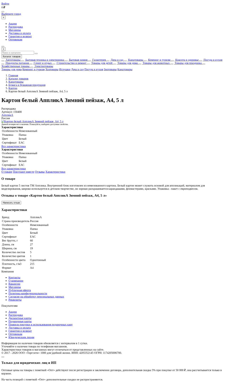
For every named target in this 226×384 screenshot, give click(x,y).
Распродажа (15, 26)
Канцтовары (135, 59)
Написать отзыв (11, 202)
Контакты (14, 277)
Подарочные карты (20, 321)
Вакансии (14, 283)
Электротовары (43, 66)
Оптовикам (15, 39)
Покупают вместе (23, 171)
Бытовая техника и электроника (44, 59)
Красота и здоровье (187, 59)
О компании (15, 280)
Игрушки (64, 69)
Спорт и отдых (42, 63)
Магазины (14, 29)
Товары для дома (127, 63)
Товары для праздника (188, 63)
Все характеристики (13, 146)
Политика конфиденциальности (27, 293)
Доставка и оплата (19, 33)
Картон (12, 88)
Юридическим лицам (21, 337)
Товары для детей (101, 63)
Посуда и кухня (212, 59)
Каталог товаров (11, 56)
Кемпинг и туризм (158, 59)
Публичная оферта (19, 290)
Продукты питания (17, 63)
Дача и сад (116, 59)
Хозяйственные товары (15, 66)
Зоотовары (110, 69)
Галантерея (99, 59)
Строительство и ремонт (71, 63)
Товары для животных (156, 63)
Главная (13, 75)
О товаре (6, 171)
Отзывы (40, 171)
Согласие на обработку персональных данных (36, 296)
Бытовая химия (77, 59)
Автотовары (12, 59)
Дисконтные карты (19, 318)
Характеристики (55, 171)
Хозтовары (51, 69)
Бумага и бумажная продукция (26, 84)
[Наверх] (2, 356)
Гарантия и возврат (20, 36)
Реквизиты (15, 299)
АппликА (7, 115)
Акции (12, 23)
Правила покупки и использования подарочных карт (40, 324)
